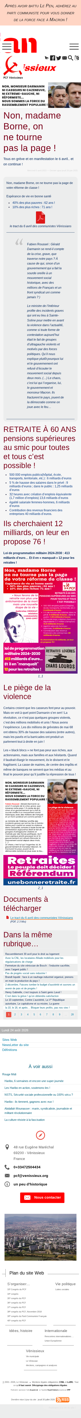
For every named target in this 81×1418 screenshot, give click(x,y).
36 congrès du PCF (16, 1302)
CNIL (62, 1382)
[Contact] (65, 58)
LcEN (70, 1382)
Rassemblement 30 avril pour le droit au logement (32, 954)
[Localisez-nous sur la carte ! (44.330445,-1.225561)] (40, 1135)
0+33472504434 (27, 1167)
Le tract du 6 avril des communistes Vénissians (41, 917)
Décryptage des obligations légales (49, 1385)
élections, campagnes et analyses (41, 1365)
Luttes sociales (62, 1289)
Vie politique (65, 1284)
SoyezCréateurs (52, 1390)
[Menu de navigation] (7, 46)
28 (72, 1014)
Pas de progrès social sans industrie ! (26, 973)
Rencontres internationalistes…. (59, 1336)
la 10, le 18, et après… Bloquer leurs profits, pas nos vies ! (37, 1007)
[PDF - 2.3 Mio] (40, 217)
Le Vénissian (32, 1361)
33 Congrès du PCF (16, 1289)
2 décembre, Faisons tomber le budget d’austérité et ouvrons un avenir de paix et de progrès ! (40, 986)
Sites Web (9, 1040)
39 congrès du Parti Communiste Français (27, 1316)
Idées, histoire (21, 1331)
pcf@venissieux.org (31, 1176)
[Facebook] (53, 58)
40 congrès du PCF (16, 1320)
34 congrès (12, 1294)
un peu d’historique (30, 1184)
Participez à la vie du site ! (62, 1407)
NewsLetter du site (15, 1045)
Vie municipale (32, 1356)
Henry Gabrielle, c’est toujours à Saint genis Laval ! (33, 992)
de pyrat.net (34, 1390)
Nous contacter (47, 1197)
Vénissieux (35, 1351)
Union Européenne (53, 1341)
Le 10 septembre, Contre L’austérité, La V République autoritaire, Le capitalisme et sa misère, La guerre (35, 1001)
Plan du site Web (26, 1272)
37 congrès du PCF (16, 1307)
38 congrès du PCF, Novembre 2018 (24, 1311)
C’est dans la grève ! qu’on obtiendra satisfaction (32, 996)
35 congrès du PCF (16, 1298)
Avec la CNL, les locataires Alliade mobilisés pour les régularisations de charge (34, 960)
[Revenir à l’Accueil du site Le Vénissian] (13, 67)
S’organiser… (18, 1284)
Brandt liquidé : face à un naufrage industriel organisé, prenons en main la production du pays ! (39, 979)
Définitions (9, 1050)
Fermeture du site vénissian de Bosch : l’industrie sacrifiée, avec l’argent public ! (37, 967)
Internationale (56, 1331)
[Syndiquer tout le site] (62, 1399)
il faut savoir (25, 1385)
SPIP (68, 1390)
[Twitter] (59, 58)
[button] (47, 58)
